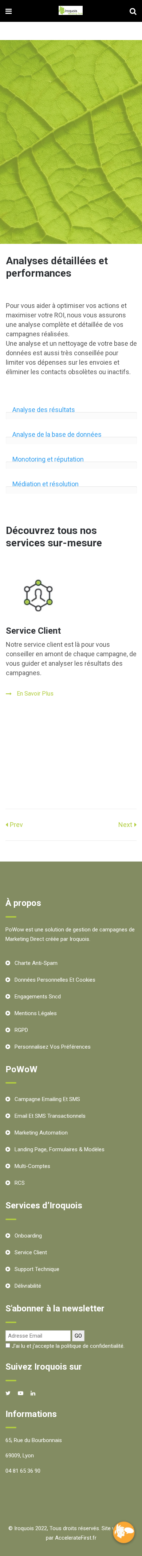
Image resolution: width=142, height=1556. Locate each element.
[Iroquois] (71, 11)
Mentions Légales (36, 1013)
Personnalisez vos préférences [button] (53, 1047)
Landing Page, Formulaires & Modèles (59, 1149)
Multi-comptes (32, 1166)
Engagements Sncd (38, 996)
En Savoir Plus (35, 693)
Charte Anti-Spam (36, 963)
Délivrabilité (28, 1286)
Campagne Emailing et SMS (47, 1099)
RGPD (21, 1030)
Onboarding (28, 1235)
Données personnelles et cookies (55, 980)
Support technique (37, 1269)
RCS (20, 1183)
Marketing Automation (41, 1132)
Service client (31, 1252)
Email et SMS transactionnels (50, 1116)
